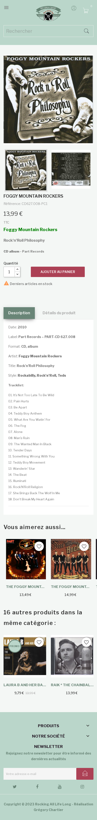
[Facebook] (37, 787)
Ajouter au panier (57, 272)
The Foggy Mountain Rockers (26, 587)
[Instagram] (82, 787)
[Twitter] (15, 787)
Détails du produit (59, 313)
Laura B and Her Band (25, 685)
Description (19, 313)
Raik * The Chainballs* (72, 685)
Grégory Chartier (48, 810)
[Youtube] (59, 787)
